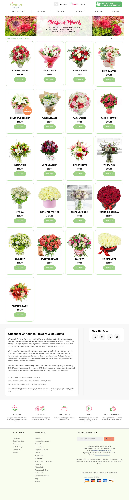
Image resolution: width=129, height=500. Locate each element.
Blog (36, 479)
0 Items (82, 4)
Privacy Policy (39, 467)
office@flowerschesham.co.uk (101, 450)
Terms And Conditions (42, 476)
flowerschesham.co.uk (102, 455)
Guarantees (39, 458)
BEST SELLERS (18, 11)
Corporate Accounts (41, 450)
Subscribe (109, 439)
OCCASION (60, 11)
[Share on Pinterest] (102, 337)
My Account (17, 444)
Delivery (37, 452)
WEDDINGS (79, 11)
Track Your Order (18, 441)
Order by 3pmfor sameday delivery (111, 4)
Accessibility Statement (42, 441)
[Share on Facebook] (95, 337)
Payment (38, 464)
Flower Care (39, 455)
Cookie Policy (39, 447)
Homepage (16, 438)
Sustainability (39, 473)
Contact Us (17, 450)
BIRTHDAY (41, 11)
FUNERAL (99, 11)
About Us (38, 438)
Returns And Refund (41, 470)
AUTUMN (115, 11)
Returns (15, 452)
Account (64, 4)
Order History (17, 447)
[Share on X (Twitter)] (110, 337)
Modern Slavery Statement (43, 461)
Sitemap (37, 481)
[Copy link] (117, 337)
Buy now (20, 79)
